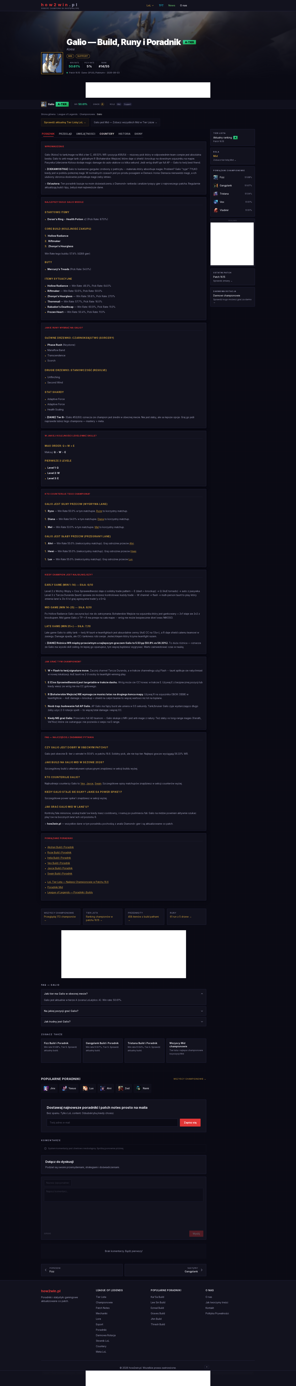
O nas (183, 5)
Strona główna (48, 114)
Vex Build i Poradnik (58, 863)
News (171, 5)
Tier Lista (101, 1296)
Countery (101, 1346)
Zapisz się (190, 1122)
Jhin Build (156, 1318)
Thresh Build (158, 1324)
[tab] (48, 134)
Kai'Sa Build (157, 1296)
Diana (101, 519)
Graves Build (158, 1313)
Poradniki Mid (55, 887)
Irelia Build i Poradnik (59, 857)
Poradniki (101, 1329)
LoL (149, 5)
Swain (98, 783)
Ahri (132, 543)
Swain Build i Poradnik (59, 873)
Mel (97, 527)
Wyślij (196, 1233)
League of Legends (68, 114)
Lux (131, 559)
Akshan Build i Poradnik (60, 847)
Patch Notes (103, 1307)
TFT (161, 5)
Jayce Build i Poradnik (60, 868)
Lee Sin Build (158, 1302)
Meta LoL (101, 1351)
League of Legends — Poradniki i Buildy (70, 892)
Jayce (89, 783)
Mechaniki (101, 1313)
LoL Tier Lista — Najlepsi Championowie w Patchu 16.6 (78, 881)
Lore (98, 1318)
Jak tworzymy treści (217, 1302)
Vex (83, 783)
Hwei (133, 551)
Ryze (99, 511)
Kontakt (210, 1307)
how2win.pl (50, 1291)
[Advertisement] (148, 90)
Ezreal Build (157, 1307)
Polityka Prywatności (217, 1313)
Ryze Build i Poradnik (59, 852)
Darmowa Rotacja (106, 1335)
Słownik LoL (102, 1340)
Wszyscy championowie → (190, 1079)
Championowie (87, 114)
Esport (99, 1324)
